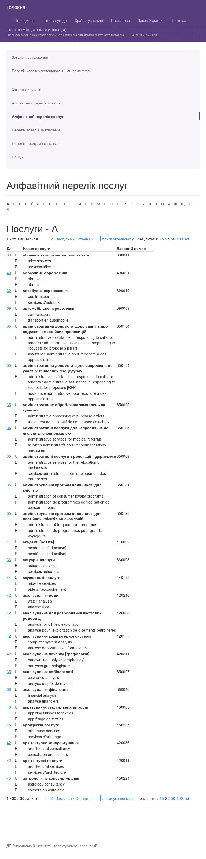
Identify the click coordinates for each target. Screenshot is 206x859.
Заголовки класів (26, 89)
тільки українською (118, 238)
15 (162, 238)
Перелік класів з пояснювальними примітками (52, 70)
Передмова (24, 20)
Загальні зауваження (30, 57)
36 (9, 559)
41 (9, 541)
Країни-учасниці (89, 20)
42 (9, 595)
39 (9, 290)
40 (9, 272)
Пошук (17, 156)
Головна (15, 6)
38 (9, 255)
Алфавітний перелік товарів (36, 102)
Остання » (84, 238)
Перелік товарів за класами (36, 129)
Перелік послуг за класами (35, 143)
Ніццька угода (55, 20)
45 (9, 724)
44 (9, 577)
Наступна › (64, 238)
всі (186, 238)
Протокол (179, 20)
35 (9, 326)
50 (173, 238)
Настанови (120, 20)
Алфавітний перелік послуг (38, 116)
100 (179, 238)
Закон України (150, 20)
